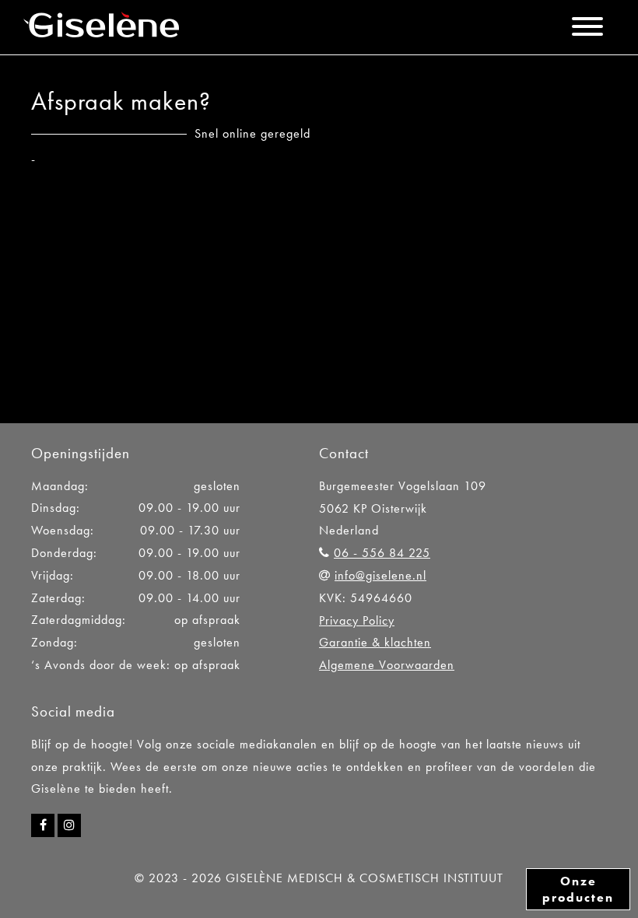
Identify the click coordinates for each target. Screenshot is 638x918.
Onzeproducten (578, 889)
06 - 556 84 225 (382, 553)
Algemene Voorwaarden (386, 665)
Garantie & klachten (375, 642)
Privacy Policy (356, 620)
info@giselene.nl (380, 575)
